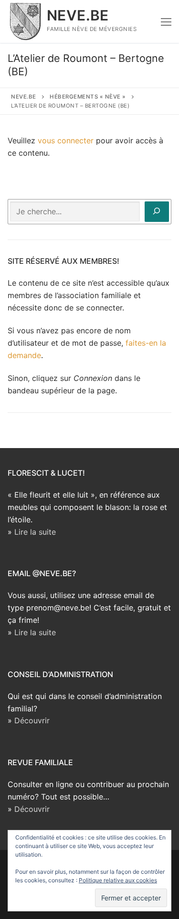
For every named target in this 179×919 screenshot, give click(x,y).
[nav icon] (166, 21)
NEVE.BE (78, 15)
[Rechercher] (157, 211)
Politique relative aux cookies (118, 880)
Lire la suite (35, 532)
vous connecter (66, 140)
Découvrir (32, 720)
